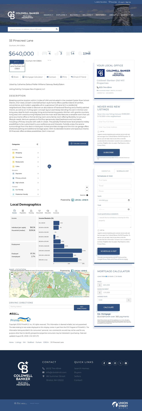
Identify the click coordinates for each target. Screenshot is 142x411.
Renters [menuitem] (100, 15)
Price (99, 281)
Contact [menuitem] (78, 380)
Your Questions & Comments (107, 214)
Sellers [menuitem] (87, 15)
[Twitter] (120, 363)
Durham (38, 342)
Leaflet (70, 296)
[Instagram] (115, 363)
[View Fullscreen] (12, 282)
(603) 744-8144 (101, 2)
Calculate (109, 307)
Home (11, 342)
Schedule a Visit (123, 171)
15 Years (119, 276)
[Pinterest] (126, 363)
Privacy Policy (101, 145)
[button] (56, 29)
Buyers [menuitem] (74, 15)
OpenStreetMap (79, 296)
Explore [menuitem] (60, 15)
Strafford (30, 342)
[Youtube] (109, 363)
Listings (18, 342)
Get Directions (81, 307)
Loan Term (101, 276)
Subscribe (109, 152)
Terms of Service (119, 259)
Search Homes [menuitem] (81, 368)
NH (24, 342)
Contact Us (100, 93)
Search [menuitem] (48, 15)
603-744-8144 (105, 87)
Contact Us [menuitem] (127, 15)
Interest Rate (102, 296)
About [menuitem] (112, 15)
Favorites (113, 2)
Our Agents (109, 93)
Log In (122, 2)
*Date (99, 196)
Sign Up (128, 2)
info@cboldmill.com (56, 372)
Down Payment (103, 289)
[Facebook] (104, 363)
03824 (46, 342)
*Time (99, 205)
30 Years (110, 276)
